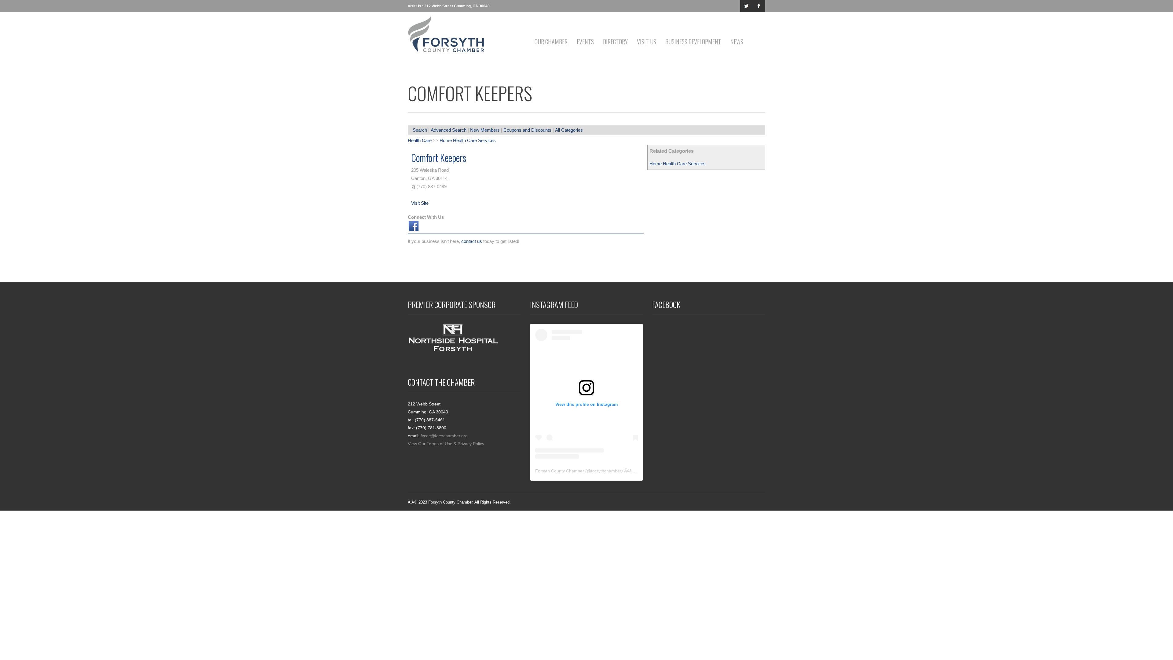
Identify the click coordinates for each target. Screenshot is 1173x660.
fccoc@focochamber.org (444, 435)
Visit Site (420, 203)
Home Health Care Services (677, 163)
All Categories (569, 130)
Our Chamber (551, 41)
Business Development (693, 41)
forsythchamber (606, 470)
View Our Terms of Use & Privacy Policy (446, 443)
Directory (615, 41)
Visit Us (646, 41)
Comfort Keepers (438, 157)
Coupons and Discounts (527, 130)
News (736, 41)
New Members (485, 130)
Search (420, 130)
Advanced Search (448, 130)
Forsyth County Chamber (559, 470)
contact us (471, 241)
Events (585, 41)
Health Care (420, 140)
